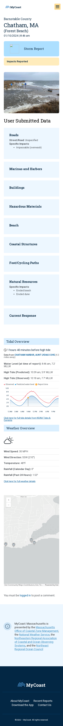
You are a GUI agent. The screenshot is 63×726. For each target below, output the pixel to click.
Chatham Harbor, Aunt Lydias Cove (35, 355)
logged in (25, 595)
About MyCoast (20, 700)
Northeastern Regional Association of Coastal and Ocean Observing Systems (36, 642)
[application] (31, 540)
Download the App (23, 705)
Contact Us (44, 705)
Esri (57, 585)
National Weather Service (34, 634)
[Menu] (57, 7)
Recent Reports (42, 700)
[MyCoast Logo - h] (13, 7)
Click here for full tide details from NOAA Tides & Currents (27, 419)
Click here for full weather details (19, 481)
